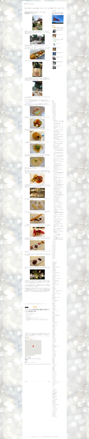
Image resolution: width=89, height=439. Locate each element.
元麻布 (53, 333)
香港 (53, 292)
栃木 (53, 337)
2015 (53, 247)
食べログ (63, 8)
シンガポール (54, 314)
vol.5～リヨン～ (28, 316)
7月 (53, 118)
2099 (53, 102)
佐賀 (53, 349)
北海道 (53, 276)
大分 (53, 336)
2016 (53, 246)
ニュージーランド (55, 310)
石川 (53, 271)
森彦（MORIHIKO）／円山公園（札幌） (58, 239)
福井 (53, 311)
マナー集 (45, 8)
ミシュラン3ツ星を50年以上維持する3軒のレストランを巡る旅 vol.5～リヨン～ (58, 150)
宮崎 (53, 320)
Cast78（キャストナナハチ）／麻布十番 (58, 159)
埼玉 (53, 358)
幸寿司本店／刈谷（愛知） (56, 229)
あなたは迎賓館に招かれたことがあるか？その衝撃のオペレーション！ (58, 238)
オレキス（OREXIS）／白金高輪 (57, 192)
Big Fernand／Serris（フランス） (57, 145)
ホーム (37, 381)
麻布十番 (54, 263)
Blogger (57, 436)
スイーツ (54, 409)
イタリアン (54, 390)
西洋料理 (54, 394)
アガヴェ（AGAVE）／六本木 (57, 183)
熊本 (53, 317)
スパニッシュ (54, 410)
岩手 (53, 385)
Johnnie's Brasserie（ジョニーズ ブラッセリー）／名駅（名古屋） (58, 123)
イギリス (54, 338)
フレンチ (30, 362)
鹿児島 (53, 309)
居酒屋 (53, 393)
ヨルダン (54, 365)
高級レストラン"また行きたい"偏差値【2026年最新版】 (59, 28)
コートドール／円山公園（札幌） (57, 234)
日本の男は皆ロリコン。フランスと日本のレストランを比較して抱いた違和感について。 (58, 121)
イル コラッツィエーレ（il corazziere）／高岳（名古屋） (58, 219)
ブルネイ (54, 335)
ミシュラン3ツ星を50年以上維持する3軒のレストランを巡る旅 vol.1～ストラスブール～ (58, 195)
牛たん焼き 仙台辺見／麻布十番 (57, 193)
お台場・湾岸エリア (55, 300)
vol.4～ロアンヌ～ (28, 315)
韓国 (53, 313)
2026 (53, 103)
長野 (53, 312)
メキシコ (54, 354)
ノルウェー (54, 375)
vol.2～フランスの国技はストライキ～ (31, 313)
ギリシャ (54, 372)
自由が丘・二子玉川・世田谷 (56, 290)
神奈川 (53, 270)
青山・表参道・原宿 (55, 275)
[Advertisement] (37, 373)
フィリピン (54, 328)
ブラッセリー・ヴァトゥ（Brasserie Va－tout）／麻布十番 (58, 130)
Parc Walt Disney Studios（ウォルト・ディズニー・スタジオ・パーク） (36, 318)
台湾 (53, 289)
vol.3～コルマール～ (29, 314)
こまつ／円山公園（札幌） (56, 222)
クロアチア (54, 351)
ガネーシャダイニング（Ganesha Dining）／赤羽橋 (57, 163)
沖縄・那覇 (54, 262)
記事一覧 (26, 8)
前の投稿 (49, 381)
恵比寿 (53, 264)
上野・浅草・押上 (55, 280)
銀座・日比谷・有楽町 (55, 272)
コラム (53, 405)
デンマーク (54, 347)
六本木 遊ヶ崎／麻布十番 (56, 189)
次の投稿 (26, 381)
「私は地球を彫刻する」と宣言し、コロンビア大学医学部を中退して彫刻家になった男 (58, 213)
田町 (53, 294)
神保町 (53, 318)
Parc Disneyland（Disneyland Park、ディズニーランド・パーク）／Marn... (58, 143)
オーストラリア (55, 291)
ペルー (53, 352)
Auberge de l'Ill (27, 337)
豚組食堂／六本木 (55, 171)
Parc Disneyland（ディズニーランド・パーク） (32, 317)
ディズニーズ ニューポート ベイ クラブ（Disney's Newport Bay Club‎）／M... (58, 152)
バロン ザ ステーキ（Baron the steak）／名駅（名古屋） (58, 224)
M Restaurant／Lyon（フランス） (57, 160)
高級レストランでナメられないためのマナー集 (59, 52)
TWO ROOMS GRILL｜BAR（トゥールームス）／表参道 (58, 197)
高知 (53, 350)
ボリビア (54, 353)
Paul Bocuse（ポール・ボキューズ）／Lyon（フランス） (58, 168)
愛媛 (53, 316)
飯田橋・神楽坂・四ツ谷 (56, 297)
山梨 (53, 367)
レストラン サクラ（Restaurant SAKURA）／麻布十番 (57, 221)
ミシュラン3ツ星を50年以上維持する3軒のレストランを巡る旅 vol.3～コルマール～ (58, 173)
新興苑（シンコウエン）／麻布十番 (57, 230)
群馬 (53, 368)
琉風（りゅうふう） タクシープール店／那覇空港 (59, 61)
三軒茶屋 (54, 355)
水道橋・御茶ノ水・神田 (56, 293)
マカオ (53, 377)
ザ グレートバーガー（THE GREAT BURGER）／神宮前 (59, 30)
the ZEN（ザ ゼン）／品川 (56, 179)
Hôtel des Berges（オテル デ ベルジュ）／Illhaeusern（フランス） (58, 188)
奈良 (53, 331)
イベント (54, 407)
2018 (53, 112)
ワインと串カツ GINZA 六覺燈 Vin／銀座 (58, 228)
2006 (53, 257)
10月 (54, 115)
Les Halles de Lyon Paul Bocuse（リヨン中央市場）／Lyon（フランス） (58, 165)
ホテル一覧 (41, 8)
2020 (53, 110)
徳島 (53, 330)
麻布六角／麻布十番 (55, 166)
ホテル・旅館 (54, 392)
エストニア (54, 371)
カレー (53, 402)
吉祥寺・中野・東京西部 (56, 315)
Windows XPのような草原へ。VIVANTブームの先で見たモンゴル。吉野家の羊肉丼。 (57, 13)
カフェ (53, 406)
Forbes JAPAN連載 (50, 8)
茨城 (53, 369)
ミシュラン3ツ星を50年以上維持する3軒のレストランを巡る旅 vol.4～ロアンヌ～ (58, 156)
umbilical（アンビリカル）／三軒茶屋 (58, 225)
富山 (53, 296)
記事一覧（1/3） (58, 43)
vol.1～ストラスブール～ (29, 312)
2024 (53, 105)
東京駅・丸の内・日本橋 (56, 278)
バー (53, 412)
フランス (54, 273)
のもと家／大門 (55, 176)
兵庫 (53, 319)
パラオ (53, 357)
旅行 (53, 391)
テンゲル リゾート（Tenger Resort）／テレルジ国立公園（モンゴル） (59, 39)
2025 (53, 104)
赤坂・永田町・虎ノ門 (55, 281)
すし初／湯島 (55, 236)
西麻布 (53, 298)
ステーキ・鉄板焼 (55, 404)
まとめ (53, 411)
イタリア (54, 356)
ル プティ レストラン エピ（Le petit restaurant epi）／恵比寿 (57, 182)
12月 (54, 113)
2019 (53, 111)
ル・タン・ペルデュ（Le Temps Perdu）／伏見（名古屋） (57, 206)
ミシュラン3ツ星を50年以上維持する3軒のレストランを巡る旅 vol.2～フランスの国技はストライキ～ (58, 185)
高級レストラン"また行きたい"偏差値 (33, 8)
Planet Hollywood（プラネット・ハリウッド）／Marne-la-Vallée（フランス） (58, 139)
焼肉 (53, 401)
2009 (53, 254)
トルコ (53, 374)
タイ (53, 299)
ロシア (53, 384)
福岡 (53, 295)
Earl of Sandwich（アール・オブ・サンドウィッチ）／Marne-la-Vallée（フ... (58, 136)
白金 (53, 274)
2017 (53, 245)
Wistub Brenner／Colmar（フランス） (58, 180)
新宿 (53, 277)
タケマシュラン (29, 4)
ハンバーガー (54, 408)
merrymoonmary (49, 436)
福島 (53, 378)
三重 (53, 339)
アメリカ (54, 282)
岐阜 (53, 332)
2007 (53, 256)
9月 (53, 116)
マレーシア (54, 301)
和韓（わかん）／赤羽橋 (56, 144)
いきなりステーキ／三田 (56, 233)
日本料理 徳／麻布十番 (56, 137)
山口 (53, 366)
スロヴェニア (54, 373)
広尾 (53, 279)
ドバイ (53, 348)
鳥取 (53, 370)
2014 (53, 248)
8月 (53, 117)
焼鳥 (53, 403)
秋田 (53, 334)
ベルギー (54, 376)
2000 (53, 258)
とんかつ (54, 413)
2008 (53, 255)
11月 (54, 114)
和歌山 (53, 329)
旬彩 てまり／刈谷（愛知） (56, 235)
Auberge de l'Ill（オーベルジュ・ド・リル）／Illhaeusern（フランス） (58, 191)
